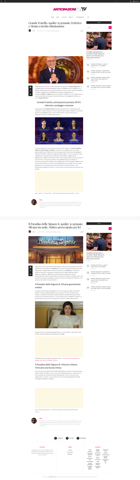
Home (52, 17)
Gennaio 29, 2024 (41, 30)
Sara (34, 30)
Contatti (70, 450)
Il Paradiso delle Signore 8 (44, 409)
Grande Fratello (49, 86)
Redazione (70, 454)
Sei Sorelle (97, 459)
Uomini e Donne (105, 457)
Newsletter (136, 1)
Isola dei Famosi (98, 450)
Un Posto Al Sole (105, 450)
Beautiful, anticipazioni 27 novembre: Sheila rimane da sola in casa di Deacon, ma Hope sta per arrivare (95, 54)
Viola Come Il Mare (105, 460)
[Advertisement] (55, 44)
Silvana (37, 411)
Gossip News (90, 461)
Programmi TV (80, 17)
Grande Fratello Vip (51, 30)
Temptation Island (97, 467)
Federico (40, 193)
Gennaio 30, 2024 (41, 231)
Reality (71, 17)
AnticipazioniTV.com (53, 476)
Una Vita (105, 452)
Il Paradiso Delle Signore (52, 231)
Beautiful (90, 451)
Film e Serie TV (90, 459)
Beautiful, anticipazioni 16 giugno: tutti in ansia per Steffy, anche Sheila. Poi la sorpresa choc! (100, 79)
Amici (90, 449)
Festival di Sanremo (90, 454)
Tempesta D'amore (97, 464)
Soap (57, 17)
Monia (77, 193)
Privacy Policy (70, 452)
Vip (88, 17)
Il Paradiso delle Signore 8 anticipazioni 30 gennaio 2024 (65, 409)
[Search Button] (131, 1)
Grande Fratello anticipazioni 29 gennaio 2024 (63, 193)
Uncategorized (105, 454)
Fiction (64, 17)
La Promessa (98, 452)
